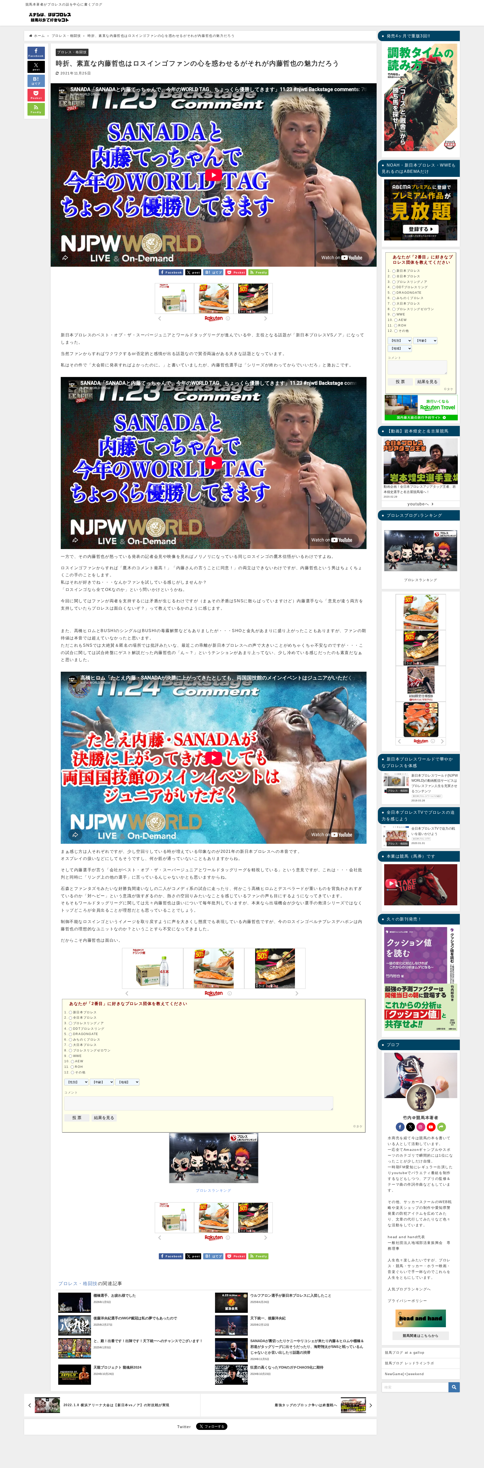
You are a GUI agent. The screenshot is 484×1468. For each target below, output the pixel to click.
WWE (77, 1056)
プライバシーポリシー (407, 1301)
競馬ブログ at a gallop (404, 1352)
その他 (80, 1072)
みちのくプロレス (87, 1039)
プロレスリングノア (88, 1023)
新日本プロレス (85, 1012)
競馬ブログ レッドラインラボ (409, 1363)
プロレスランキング (213, 1190)
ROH (79, 1067)
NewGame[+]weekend (404, 1374)
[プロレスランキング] (213, 1159)
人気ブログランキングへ (409, 1289)
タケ (359, 1126)
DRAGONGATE (85, 1034)
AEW (79, 1061)
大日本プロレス (85, 1045)
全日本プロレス (85, 1017)
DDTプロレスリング (89, 1028)
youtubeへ (418, 504)
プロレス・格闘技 (72, 52)
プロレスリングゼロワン (92, 1050)
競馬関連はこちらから (421, 1336)
